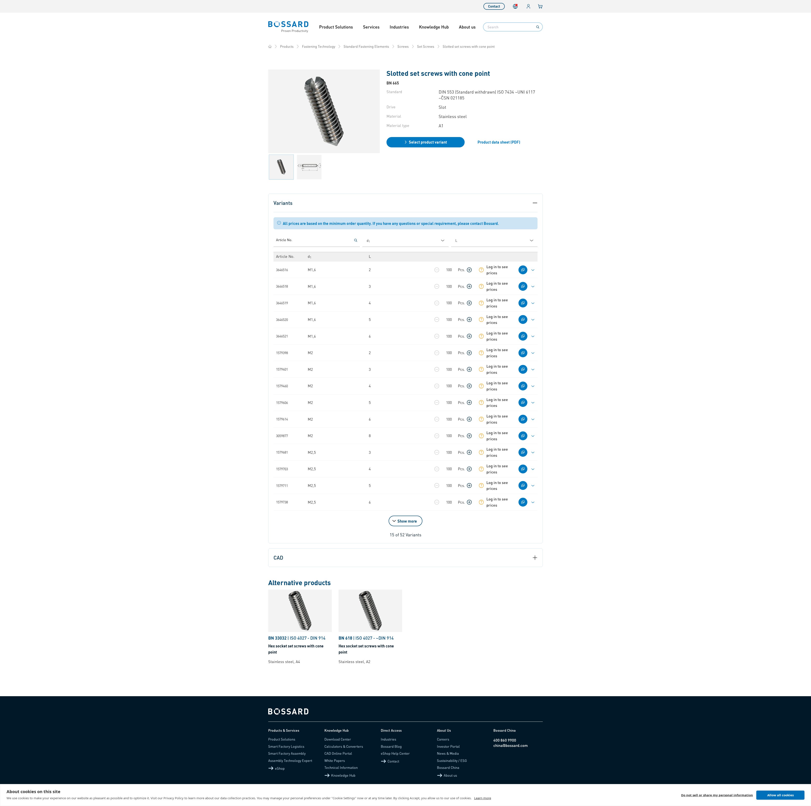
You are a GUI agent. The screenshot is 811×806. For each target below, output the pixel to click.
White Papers (334, 760)
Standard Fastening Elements (366, 46)
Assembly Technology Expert (290, 760)
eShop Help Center (395, 753)
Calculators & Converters (343, 746)
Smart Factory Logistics (286, 746)
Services (371, 27)
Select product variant (428, 142)
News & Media (448, 753)
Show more (407, 521)
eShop (280, 768)
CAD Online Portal (338, 753)
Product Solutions (336, 27)
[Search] (537, 27)
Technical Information (341, 767)
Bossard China (448, 767)
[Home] (270, 46)
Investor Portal (448, 746)
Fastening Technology (318, 46)
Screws (403, 46)
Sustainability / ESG (452, 760)
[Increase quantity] (469, 269)
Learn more (482, 798)
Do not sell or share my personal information (717, 795)
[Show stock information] (481, 269)
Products (287, 46)
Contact (494, 6)
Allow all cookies (780, 795)
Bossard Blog (391, 746)
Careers (443, 739)
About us (467, 27)
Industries (399, 27)
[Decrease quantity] (436, 269)
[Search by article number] (355, 240)
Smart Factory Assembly (287, 753)
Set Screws (425, 46)
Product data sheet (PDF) (499, 142)
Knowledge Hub (434, 27)
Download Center (337, 739)
